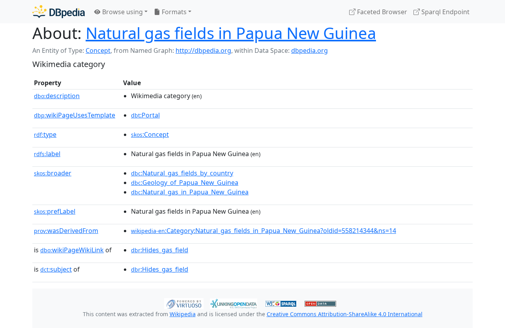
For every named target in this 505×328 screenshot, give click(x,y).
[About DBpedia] (58, 11)
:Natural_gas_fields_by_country (182, 173)
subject (56, 269)
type (45, 134)
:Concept (150, 134)
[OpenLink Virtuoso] (184, 302)
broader (52, 173)
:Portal (145, 115)
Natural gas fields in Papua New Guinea (231, 33)
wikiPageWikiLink (72, 250)
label (47, 153)
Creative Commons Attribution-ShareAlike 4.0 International (345, 314)
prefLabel (54, 211)
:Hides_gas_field (159, 250)
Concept (98, 50)
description (57, 95)
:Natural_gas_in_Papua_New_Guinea (190, 192)
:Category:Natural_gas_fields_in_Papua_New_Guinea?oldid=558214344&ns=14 (263, 230)
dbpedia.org (309, 50)
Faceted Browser (381, 11)
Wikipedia (183, 314)
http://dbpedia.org (203, 50)
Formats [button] (173, 11)
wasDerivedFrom (66, 230)
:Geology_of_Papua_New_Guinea (184, 182)
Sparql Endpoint (444, 11)
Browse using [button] (122, 11)
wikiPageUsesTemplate (74, 115)
